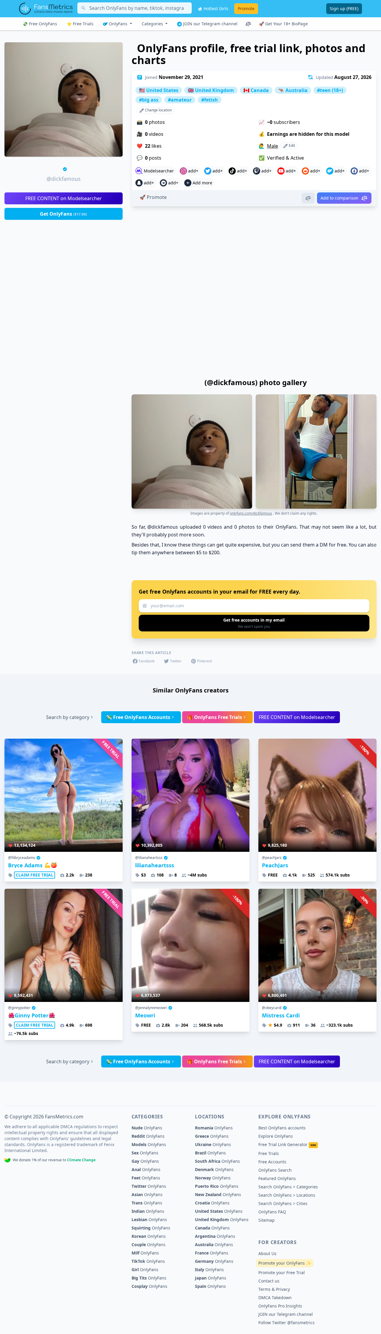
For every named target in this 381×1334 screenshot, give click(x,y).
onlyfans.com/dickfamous (251, 513)
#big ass (148, 99)
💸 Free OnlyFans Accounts (138, 717)
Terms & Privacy (274, 1289)
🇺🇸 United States (158, 90)
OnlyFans (118, 24)
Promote (246, 8)
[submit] (254, 623)
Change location (158, 110)
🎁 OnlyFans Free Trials (214, 717)
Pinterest (204, 661)
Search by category (67, 717)
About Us (267, 1253)
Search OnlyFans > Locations (286, 1195)
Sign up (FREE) (344, 8)
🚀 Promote (153, 197)
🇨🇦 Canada (256, 90)
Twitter (176, 661)
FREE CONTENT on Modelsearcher (63, 198)
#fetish (209, 99)
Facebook (146, 661)
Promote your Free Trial (281, 1272)
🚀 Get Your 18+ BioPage (283, 24)
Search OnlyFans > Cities (282, 1203)
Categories (153, 24)
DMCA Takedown (275, 1297)
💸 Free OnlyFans (40, 24)
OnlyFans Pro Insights (280, 1306)
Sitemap (266, 1220)
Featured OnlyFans (277, 1178)
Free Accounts (272, 1162)
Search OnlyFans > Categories (288, 1187)
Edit (291, 145)
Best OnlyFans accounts (282, 1128)
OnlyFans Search (275, 1170)
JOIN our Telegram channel (210, 24)
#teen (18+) (330, 90)
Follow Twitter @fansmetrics (286, 1322)
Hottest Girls (215, 8)
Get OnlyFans (63, 214)
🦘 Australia (292, 90)
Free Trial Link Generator (287, 1144)
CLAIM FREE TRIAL (34, 875)
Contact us (268, 1281)
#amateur (180, 99)
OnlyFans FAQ (272, 1212)
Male (272, 146)
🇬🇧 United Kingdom (211, 90)
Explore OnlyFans (275, 1136)
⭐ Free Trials (80, 24)
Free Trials (268, 1153)
